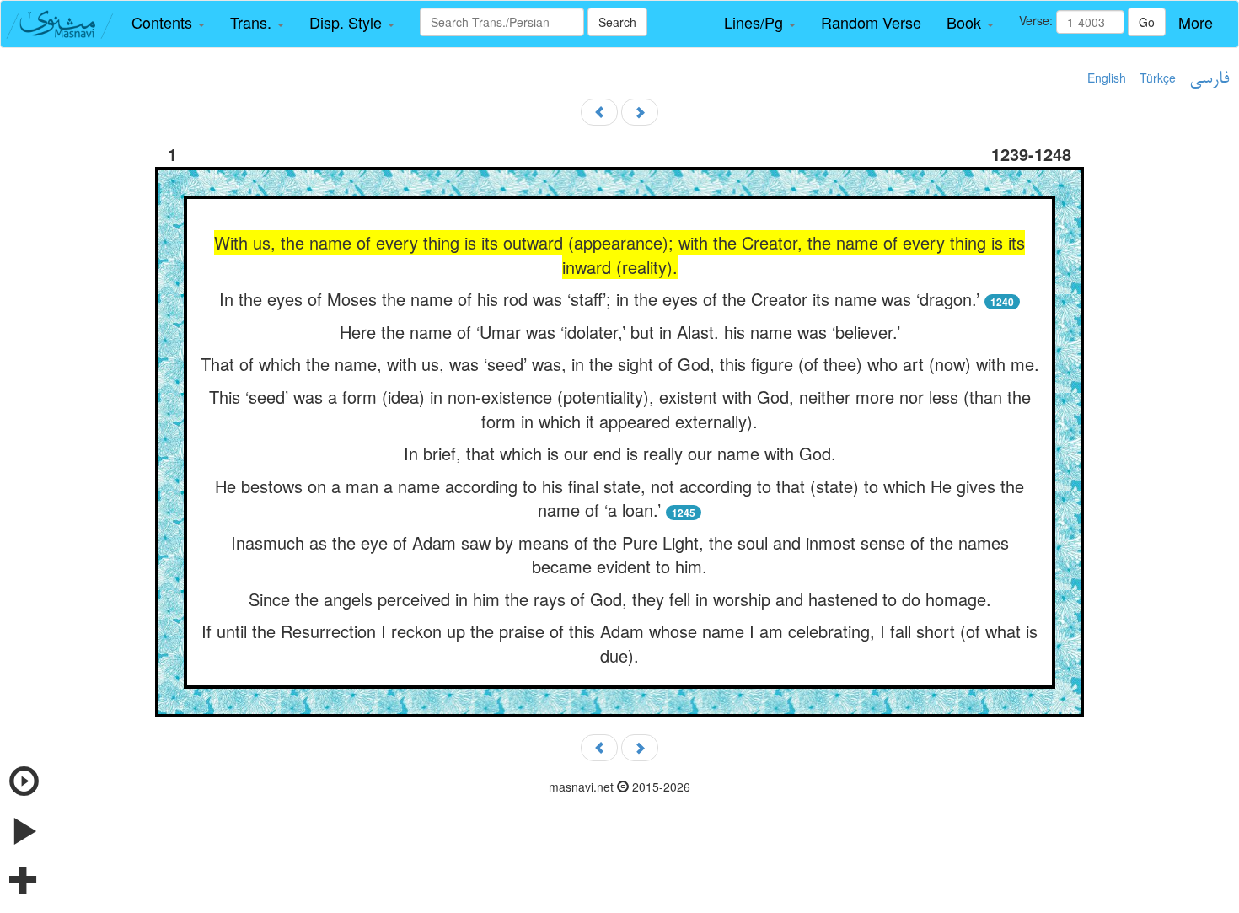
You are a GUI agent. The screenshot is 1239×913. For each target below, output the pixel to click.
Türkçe (1158, 77)
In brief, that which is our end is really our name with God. (620, 453)
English (1106, 77)
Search (617, 21)
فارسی (1209, 79)
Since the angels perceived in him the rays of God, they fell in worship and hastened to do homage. (620, 599)
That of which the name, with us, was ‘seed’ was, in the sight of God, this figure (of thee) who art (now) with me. (620, 364)
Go (1147, 21)
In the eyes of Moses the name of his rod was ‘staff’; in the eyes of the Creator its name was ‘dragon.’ (599, 299)
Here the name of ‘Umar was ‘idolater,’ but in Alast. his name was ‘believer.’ (620, 332)
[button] (168, 23)
